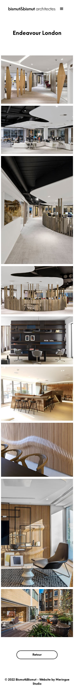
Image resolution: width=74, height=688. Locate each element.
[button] (62, 9)
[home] (31, 9)
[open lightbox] (37, 79)
